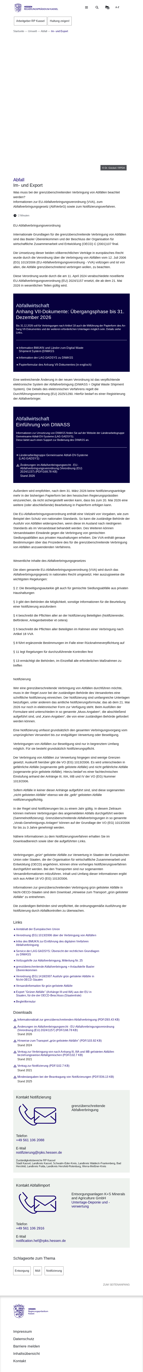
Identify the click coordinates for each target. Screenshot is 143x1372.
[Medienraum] (107, 7)
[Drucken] (62, 215)
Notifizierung (54, 1270)
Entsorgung (22, 1270)
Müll (37, 1270)
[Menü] (86, 7)
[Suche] (97, 7)
